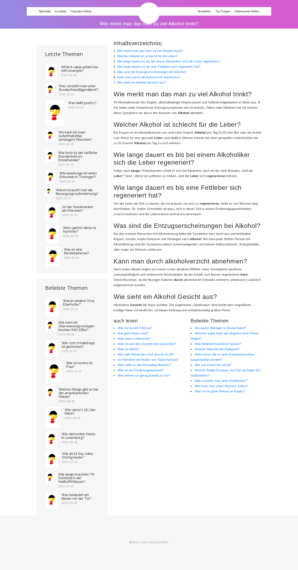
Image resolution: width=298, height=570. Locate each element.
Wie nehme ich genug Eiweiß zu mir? (144, 375)
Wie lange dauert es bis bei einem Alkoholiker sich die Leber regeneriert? (168, 61)
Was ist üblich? (128, 349)
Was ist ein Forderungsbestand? (140, 370)
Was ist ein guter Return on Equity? (220, 391)
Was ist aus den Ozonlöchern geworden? (147, 344)
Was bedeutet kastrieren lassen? (218, 344)
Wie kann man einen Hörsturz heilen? (221, 386)
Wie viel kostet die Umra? (213, 365)
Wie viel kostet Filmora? (135, 328)
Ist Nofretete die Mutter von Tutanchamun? (148, 359)
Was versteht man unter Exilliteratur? (221, 380)
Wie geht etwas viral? (133, 333)
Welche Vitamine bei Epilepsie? (217, 349)
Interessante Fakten (247, 11)
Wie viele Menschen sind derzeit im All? (146, 354)
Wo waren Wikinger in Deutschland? (220, 328)
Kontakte (60, 11)
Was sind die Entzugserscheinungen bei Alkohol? (152, 72)
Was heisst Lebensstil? (134, 338)
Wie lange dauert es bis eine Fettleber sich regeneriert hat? (158, 66)
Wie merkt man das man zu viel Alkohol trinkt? (150, 51)
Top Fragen (222, 11)
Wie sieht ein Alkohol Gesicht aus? (141, 82)
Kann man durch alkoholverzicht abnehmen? (148, 77)
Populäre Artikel (81, 11)
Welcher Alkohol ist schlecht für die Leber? (147, 56)
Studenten (204, 11)
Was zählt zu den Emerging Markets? (144, 365)
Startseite (44, 11)
